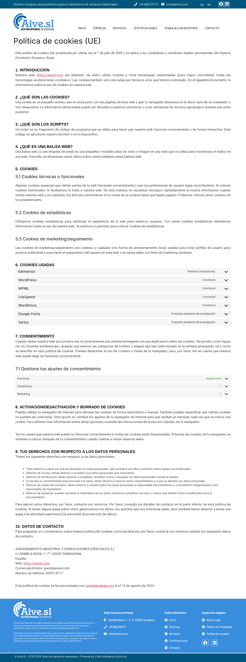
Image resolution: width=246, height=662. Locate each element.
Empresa (99, 28)
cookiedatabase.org (99, 586)
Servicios (119, 28)
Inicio (82, 28)
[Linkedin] (227, 4)
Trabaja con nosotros (181, 28)
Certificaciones (145, 28)
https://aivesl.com (50, 75)
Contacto (212, 28)
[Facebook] (221, 4)
